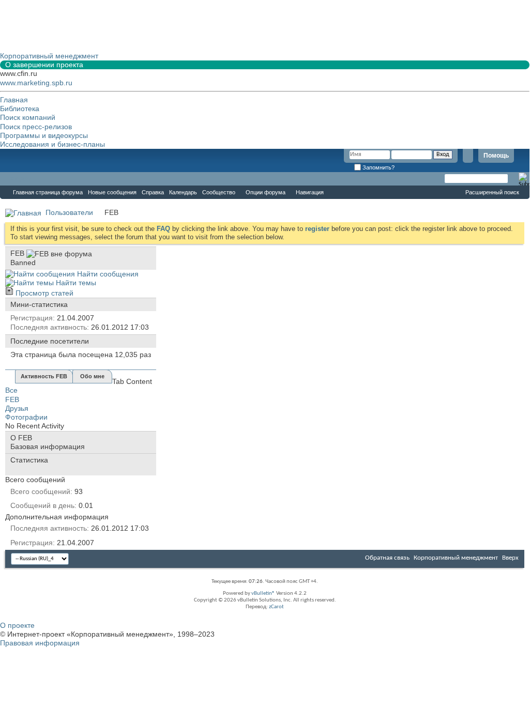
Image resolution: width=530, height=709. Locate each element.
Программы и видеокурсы (44, 135)
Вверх (510, 557)
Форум (20, 178)
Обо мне (92, 376)
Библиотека (19, 108)
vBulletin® (263, 593)
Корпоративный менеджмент (456, 557)
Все (11, 390)
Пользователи (69, 212)
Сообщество (218, 192)
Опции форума (265, 192)
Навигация (310, 192)
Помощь (496, 155)
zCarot (276, 607)
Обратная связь (387, 557)
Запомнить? (378, 167)
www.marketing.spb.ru (36, 83)
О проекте (17, 625)
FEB (12, 399)
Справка (153, 192)
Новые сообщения (112, 192)
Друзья (16, 408)
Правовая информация (40, 643)
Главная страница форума (48, 192)
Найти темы (75, 283)
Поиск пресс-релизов (36, 126)
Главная (14, 100)
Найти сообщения (107, 274)
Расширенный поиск (492, 192)
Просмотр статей (43, 293)
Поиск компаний (27, 117)
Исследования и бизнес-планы (52, 144)
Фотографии (26, 417)
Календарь (183, 192)
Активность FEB (44, 376)
